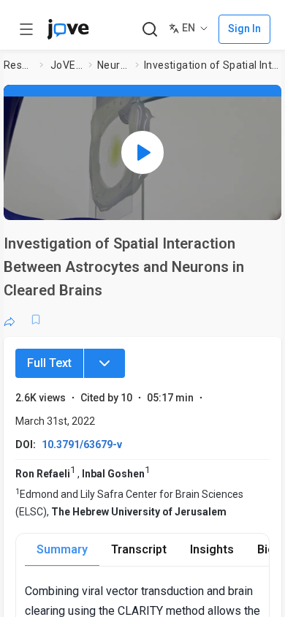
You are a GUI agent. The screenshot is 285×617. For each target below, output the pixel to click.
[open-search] (149, 29)
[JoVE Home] (68, 29)
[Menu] (104, 363)
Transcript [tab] (139, 549)
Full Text (49, 363)
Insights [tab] (212, 549)
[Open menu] (26, 29)
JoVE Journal (66, 65)
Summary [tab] (62, 549)
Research (19, 65)
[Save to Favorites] (36, 319)
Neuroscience (113, 65)
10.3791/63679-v (82, 444)
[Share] (9, 319)
